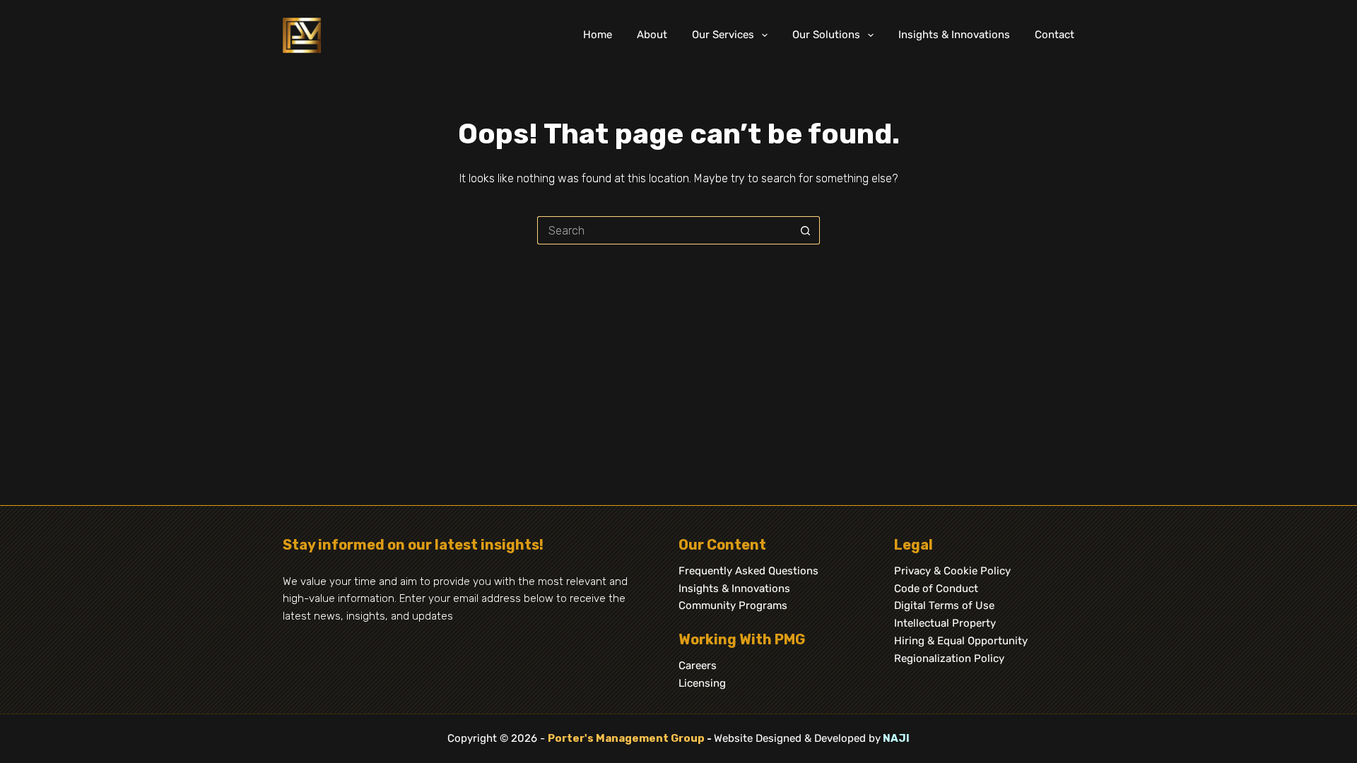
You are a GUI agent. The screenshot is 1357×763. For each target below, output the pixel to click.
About (652, 34)
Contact (1054, 34)
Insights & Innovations (954, 34)
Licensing (702, 683)
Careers (697, 665)
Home (597, 34)
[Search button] (806, 230)
